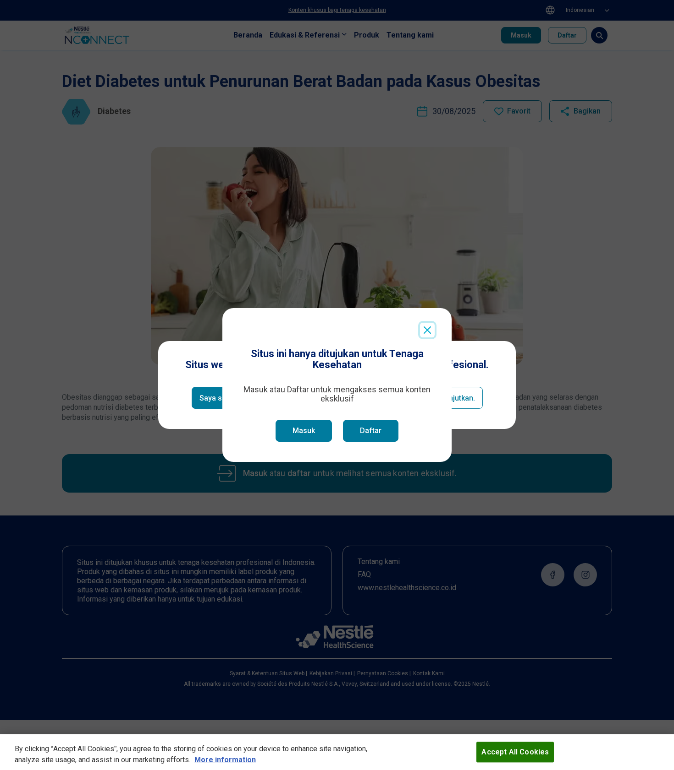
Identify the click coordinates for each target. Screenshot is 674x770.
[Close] (427, 330)
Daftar (370, 430)
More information (225, 759)
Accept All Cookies (515, 752)
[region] (337, 752)
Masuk (304, 430)
